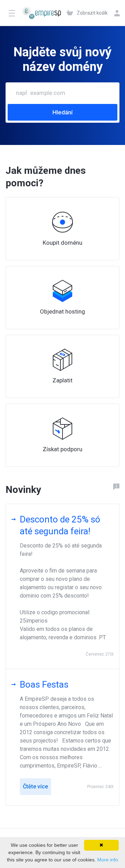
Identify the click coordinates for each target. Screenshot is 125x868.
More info (107, 859)
